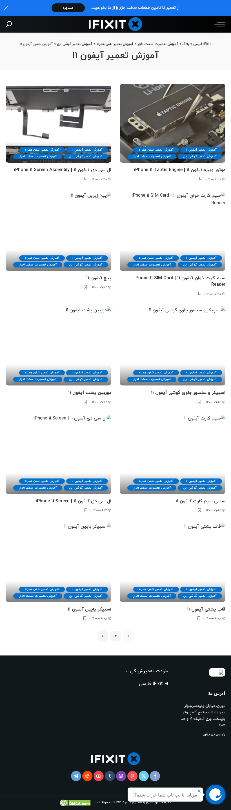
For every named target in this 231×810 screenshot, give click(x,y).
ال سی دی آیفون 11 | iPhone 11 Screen (73, 501)
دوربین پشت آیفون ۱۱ (89, 393)
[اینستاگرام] (121, 776)
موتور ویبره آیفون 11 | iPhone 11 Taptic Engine (179, 170)
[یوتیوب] (99, 776)
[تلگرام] (76, 776)
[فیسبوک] (155, 776)
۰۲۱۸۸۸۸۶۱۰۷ (214, 735)
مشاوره (68, 8)
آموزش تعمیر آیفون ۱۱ (201, 150)
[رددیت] (87, 776)
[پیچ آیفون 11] (58, 231)
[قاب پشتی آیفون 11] (172, 562)
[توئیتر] (144, 776)
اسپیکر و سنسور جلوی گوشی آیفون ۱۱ (188, 393)
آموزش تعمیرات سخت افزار (152, 156)
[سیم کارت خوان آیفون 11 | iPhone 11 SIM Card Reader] (172, 231)
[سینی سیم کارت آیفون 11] (172, 454)
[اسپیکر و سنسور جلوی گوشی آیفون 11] (172, 346)
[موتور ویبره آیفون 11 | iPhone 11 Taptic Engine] (172, 123)
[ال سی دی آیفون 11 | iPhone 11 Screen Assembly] (58, 123)
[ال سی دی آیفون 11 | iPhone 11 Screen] (58, 454)
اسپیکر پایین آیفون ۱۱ (89, 609)
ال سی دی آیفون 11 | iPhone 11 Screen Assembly (62, 170)
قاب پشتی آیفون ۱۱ (206, 609)
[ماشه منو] (218, 24)
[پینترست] (132, 776)
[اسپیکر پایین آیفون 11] (58, 562)
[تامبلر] (110, 776)
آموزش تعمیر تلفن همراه (156, 150)
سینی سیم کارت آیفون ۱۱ (200, 501)
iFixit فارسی (151, 684)
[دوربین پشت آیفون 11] (58, 346)
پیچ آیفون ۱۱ (98, 278)
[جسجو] (9, 24)
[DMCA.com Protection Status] (76, 802)
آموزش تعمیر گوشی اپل (199, 156)
